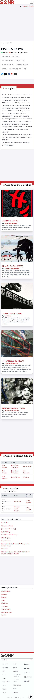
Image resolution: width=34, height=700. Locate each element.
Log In (31, 6)
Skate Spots (5, 667)
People (4, 678)
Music (3, 674)
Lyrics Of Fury (15, 477)
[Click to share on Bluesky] (2, 74)
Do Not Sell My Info (15, 680)
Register (25, 6)
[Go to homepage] (7, 2)
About (14, 688)
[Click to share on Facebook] (9, 74)
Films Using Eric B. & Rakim (17, 185)
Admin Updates (17, 685)
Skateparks (5, 664)
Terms (14, 664)
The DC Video (27, 466)
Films (3, 671)
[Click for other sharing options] (15, 74)
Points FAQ (15, 692)
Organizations (5, 682)
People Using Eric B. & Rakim (18, 456)
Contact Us (15, 671)
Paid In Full (17, 501)
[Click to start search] (21, 6)
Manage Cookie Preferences (17, 675)
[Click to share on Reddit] (12, 74)
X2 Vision (26, 477)
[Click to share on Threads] (5, 74)
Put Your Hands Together (17, 509)
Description (9, 88)
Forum (4, 685)
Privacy (15, 667)
